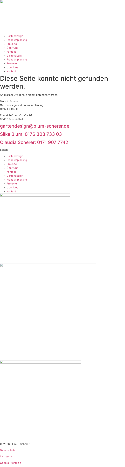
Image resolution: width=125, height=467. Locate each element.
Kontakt (11, 51)
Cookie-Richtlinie (10, 462)
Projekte (12, 43)
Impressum (6, 456)
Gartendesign (15, 36)
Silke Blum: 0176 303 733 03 (31, 134)
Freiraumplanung (17, 40)
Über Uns (12, 47)
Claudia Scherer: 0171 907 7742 (34, 142)
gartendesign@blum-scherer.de (34, 126)
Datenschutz (7, 450)
